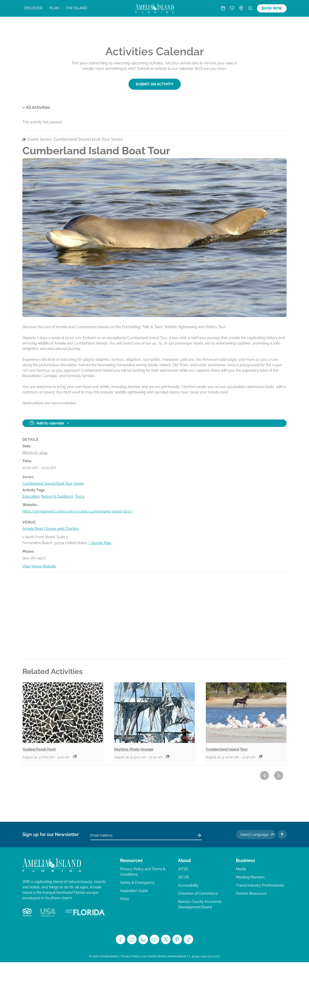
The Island (76, 8)
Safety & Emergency (137, 882)
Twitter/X (166, 939)
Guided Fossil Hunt (39, 749)
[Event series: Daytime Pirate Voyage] (167, 756)
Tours (79, 496)
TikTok (188, 939)
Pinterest (177, 939)
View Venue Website (39, 566)
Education (30, 496)
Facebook (120, 939)
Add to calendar (50, 423)
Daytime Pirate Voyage (134, 749)
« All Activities (36, 107)
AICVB (183, 877)
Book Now (271, 8)
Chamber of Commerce (198, 893)
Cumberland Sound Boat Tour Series (53, 483)
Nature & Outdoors (57, 496)
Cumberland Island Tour (227, 749)
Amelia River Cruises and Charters (50, 528)
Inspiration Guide (134, 891)
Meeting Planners (250, 877)
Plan (54, 8)
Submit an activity (155, 84)
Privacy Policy (130, 956)
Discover (33, 8)
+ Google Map (99, 543)
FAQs (124, 899)
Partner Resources (251, 893)
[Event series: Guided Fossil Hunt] (74, 756)
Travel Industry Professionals (260, 885)
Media (241, 869)
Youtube (154, 939)
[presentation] (63, 712)
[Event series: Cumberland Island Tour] (260, 756)
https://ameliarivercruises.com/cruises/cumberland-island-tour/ (77, 511)
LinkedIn (143, 939)
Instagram (132, 939)
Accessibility (188, 885)
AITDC (183, 869)
